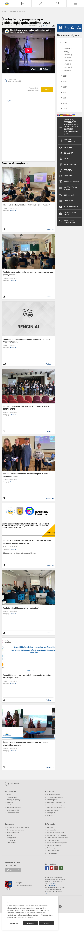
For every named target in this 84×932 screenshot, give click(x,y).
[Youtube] (51, 868)
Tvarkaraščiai (14, 784)
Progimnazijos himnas (14, 807)
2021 (65, 98)
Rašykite (9, 870)
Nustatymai (14, 923)
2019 (65, 109)
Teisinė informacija (53, 850)
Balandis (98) (68, 61)
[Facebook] (47, 868)
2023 (65, 87)
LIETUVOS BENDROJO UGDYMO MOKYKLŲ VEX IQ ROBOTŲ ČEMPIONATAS (27, 407)
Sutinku (46, 923)
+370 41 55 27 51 (53, 883)
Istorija (9, 794)
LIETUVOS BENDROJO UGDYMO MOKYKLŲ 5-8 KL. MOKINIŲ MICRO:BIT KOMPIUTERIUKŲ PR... (27, 542)
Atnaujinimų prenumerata (69, 221)
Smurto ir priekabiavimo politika (57, 843)
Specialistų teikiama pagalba (56, 807)
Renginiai (22, 11)
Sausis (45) (67, 70)
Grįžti (9, 101)
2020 (65, 103)
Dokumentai (68, 153)
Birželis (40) (68, 55)
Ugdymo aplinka (12, 797)
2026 (65, 43)
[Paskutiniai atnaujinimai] (40, 3)
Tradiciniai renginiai (13, 810)
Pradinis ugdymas (52, 800)
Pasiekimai (68, 147)
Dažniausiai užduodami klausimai (57, 837)
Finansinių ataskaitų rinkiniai (15, 830)
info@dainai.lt (53, 885)
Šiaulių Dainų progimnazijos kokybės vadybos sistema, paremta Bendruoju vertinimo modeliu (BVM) (71, 127)
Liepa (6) (66, 52)
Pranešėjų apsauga (53, 840)
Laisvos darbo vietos (70, 213)
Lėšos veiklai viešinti (13, 832)
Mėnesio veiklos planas (70, 188)
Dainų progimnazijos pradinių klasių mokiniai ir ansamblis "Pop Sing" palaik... (26, 340)
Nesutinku (30, 923)
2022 (65, 92)
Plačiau (48, 230)
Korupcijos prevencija (54, 845)
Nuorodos (50, 827)
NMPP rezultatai (11, 843)
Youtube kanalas (71, 206)
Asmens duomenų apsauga (55, 832)
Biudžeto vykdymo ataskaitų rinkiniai (18, 827)
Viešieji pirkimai (11, 837)
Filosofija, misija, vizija (14, 800)
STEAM (66, 159)
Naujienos (13, 11)
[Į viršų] (60, 906)
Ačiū (47, 89)
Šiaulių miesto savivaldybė (24, 885)
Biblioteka (68, 176)
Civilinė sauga (51, 848)
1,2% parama (69, 195)
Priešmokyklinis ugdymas (55, 797)
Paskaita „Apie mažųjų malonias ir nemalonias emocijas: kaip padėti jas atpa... (28, 273)
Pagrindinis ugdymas (53, 794)
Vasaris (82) (68, 67)
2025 (65, 76)
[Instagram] (56, 868)
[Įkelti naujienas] (23, 3)
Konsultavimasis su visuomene (56, 835)
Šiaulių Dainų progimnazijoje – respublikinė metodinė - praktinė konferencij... (25, 743)
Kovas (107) (67, 64)
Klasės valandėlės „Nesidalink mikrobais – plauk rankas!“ (26, 205)
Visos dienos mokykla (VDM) (56, 802)
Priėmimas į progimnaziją (69, 140)
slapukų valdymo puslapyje (23, 917)
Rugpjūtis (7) (68, 49)
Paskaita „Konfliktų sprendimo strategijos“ (20, 608)
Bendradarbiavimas (13, 812)
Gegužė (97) (67, 58)
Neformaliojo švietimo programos (57, 805)
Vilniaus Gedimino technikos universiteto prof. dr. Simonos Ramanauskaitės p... (27, 475)
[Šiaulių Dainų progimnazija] (7, 3)
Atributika (10, 805)
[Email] (61, 868)
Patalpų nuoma (70, 164)
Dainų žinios (68, 201)
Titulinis (4, 11)
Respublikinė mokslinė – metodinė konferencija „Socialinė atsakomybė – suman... (27, 676)
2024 (65, 81)
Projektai (68, 170)
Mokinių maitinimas (71, 181)
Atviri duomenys (52, 853)
